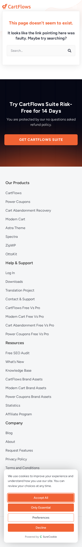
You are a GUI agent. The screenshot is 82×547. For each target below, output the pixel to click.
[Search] (69, 50)
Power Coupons (17, 202)
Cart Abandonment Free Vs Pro (29, 325)
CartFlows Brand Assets (23, 379)
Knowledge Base (18, 370)
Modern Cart (15, 219)
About (10, 442)
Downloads (14, 282)
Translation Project (19, 290)
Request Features (19, 450)
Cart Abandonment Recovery (28, 210)
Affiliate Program (18, 414)
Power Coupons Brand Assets (28, 397)
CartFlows (13, 193)
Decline (40, 528)
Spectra (11, 237)
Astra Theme (15, 228)
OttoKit (11, 254)
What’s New (14, 362)
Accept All (40, 498)
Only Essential (41, 507)
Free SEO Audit (17, 353)
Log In (10, 273)
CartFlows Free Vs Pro (22, 308)
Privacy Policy (16, 459)
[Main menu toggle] (75, 6)
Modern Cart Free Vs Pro (24, 316)
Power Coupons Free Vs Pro (27, 334)
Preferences (40, 517)
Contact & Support (20, 299)
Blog (8, 433)
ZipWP (10, 245)
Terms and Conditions (22, 468)
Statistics (12, 405)
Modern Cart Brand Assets (25, 388)
